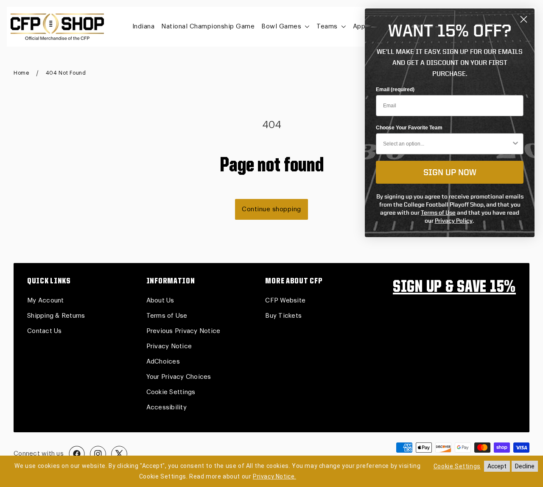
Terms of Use (167, 316)
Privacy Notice (169, 346)
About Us (160, 300)
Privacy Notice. (274, 476)
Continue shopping (271, 209)
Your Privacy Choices (178, 377)
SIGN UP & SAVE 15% (454, 287)
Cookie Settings (171, 392)
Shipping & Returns (56, 316)
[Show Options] (515, 144)
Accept (497, 466)
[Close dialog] (523, 19)
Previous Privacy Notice (183, 331)
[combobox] (447, 144)
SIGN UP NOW (449, 172)
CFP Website (285, 300)
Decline (525, 466)
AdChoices (163, 361)
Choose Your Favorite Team (409, 128)
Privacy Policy (454, 220)
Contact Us (44, 331)
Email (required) (395, 89)
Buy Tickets (283, 316)
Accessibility (166, 407)
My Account (45, 300)
